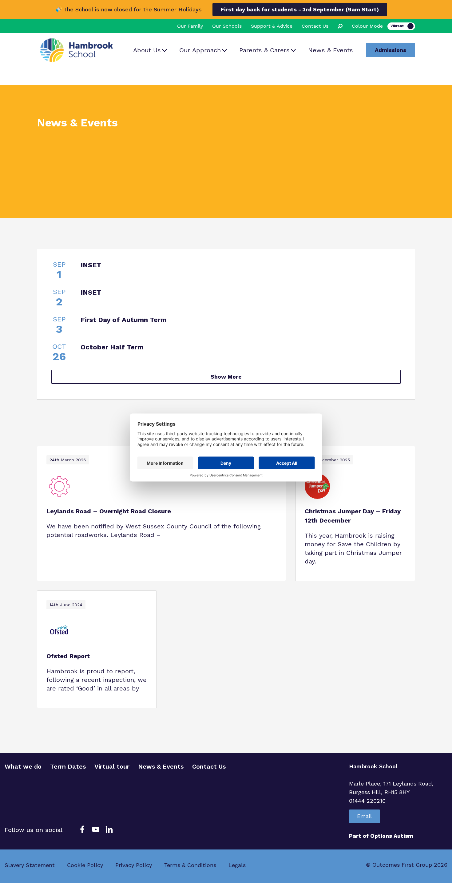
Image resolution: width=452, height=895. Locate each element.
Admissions (390, 50)
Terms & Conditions (190, 865)
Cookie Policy (85, 865)
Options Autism (391, 836)
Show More (226, 376)
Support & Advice (271, 26)
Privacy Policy (133, 865)
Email (364, 816)
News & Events (330, 50)
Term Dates (68, 766)
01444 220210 (367, 801)
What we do (23, 766)
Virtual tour (111, 766)
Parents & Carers (264, 50)
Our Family (190, 26)
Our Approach (200, 50)
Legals (237, 865)
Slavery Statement (30, 865)
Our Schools (227, 26)
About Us (147, 50)
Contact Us (315, 26)
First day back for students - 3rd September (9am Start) (300, 9)
